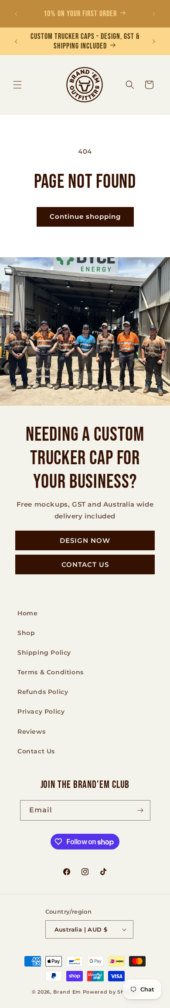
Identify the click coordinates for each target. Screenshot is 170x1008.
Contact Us (36, 751)
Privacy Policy (41, 711)
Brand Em (67, 992)
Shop (26, 633)
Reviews (31, 731)
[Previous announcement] (16, 14)
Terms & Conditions (50, 672)
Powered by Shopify (111, 992)
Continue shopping (85, 216)
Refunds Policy (42, 692)
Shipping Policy (44, 652)
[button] (17, 84)
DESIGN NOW (85, 540)
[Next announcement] (153, 14)
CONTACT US (85, 564)
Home (27, 613)
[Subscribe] (140, 810)
